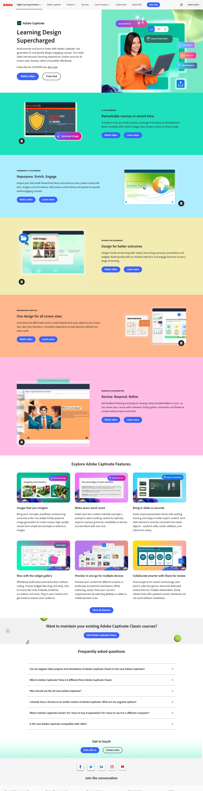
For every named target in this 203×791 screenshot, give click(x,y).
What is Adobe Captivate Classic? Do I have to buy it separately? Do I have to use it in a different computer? (90, 713)
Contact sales (121, 4)
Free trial (153, 4)
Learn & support (101, 4)
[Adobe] (8, 4)
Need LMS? (137, 4)
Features (70, 4)
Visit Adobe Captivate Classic (101, 635)
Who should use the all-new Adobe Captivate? (55, 691)
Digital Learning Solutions (28, 4)
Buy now (85, 4)
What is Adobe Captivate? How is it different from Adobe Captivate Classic (71, 680)
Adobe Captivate (54, 4)
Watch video (28, 76)
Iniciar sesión (193, 4)
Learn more (133, 135)
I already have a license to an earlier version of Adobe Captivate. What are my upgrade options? (83, 702)
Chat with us (90, 750)
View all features (101, 610)
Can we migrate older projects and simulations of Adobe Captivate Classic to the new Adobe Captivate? (87, 669)
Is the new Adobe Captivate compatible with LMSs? (58, 724)
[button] (181, 4)
